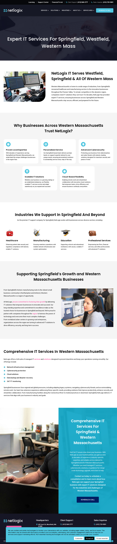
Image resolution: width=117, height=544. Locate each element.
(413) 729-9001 (101, 524)
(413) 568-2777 (67, 524)
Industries (65, 10)
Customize (78, 538)
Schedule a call (105, 10)
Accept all (89, 538)
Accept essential (102, 538)
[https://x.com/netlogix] (112, 541)
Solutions (54, 10)
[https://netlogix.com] (13, 10)
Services (44, 10)
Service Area (88, 10)
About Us (76, 10)
